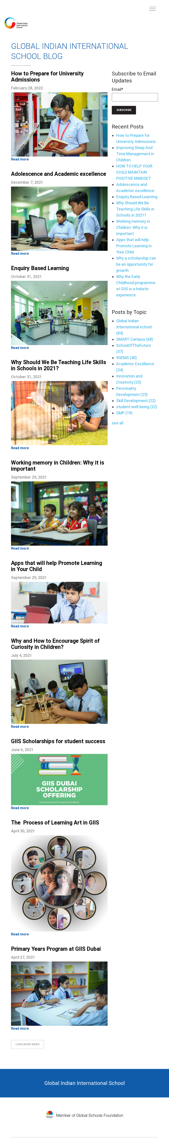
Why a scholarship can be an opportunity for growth (136, 264)
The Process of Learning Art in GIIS (55, 822)
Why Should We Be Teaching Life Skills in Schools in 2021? (58, 365)
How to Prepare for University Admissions (47, 76)
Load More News (27, 1044)
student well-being (136, 406)
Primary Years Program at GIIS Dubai (56, 949)
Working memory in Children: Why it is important (57, 465)
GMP (124, 413)
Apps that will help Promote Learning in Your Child (56, 566)
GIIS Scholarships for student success (58, 741)
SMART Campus (134, 339)
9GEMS (126, 357)
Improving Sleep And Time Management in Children (135, 153)
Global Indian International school (134, 327)
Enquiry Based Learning (40, 268)
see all (117, 423)
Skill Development (136, 400)
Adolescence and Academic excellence (58, 174)
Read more (20, 159)
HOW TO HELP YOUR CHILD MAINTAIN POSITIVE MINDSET (134, 172)
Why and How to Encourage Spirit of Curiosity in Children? (55, 644)
